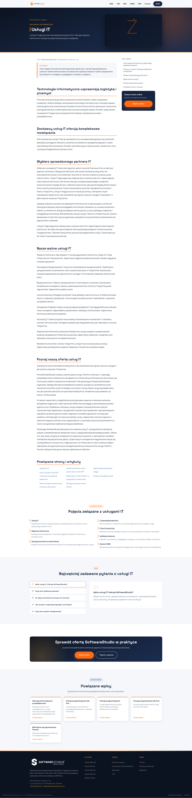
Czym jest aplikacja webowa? (45, 591)
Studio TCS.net (90, 778)
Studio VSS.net (90, 766)
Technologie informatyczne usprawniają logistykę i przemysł (137, 64)
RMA (125, 4)
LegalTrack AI (44, 468)
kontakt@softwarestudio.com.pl (54, 786)
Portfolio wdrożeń (118, 762)
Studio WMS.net (90, 762)
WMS (111, 4)
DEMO (158, 4)
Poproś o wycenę (106, 655)
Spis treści (115, 770)
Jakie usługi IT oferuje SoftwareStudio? (49, 584)
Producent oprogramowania (103, 476)
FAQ (113, 774)
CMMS (132, 4)
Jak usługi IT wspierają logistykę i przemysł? (52, 605)
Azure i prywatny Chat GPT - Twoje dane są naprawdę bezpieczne (49, 476)
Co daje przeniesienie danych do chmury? (50, 598)
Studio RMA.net (90, 774)
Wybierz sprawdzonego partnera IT (135, 75)
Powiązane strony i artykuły (133, 87)
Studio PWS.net (90, 770)
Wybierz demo (138, 104)
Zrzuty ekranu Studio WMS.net (122, 766)
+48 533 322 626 (35, 786)
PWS (139, 4)
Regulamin (143, 770)
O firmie (142, 762)
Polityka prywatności (146, 766)
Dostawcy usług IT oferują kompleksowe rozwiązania (137, 70)
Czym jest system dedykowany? (46, 611)
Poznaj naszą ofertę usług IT (133, 83)
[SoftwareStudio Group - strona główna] (37, 3)
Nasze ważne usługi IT (131, 79)
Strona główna (35, 20)
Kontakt (148, 4)
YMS (118, 4)
